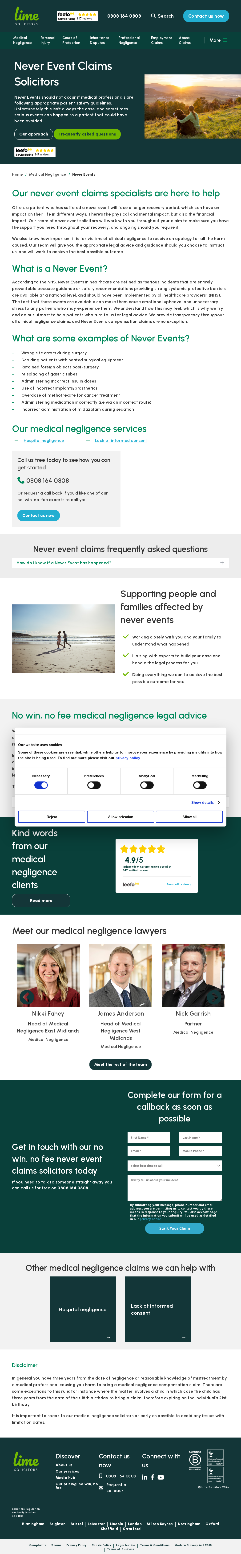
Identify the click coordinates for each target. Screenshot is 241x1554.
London (135, 1524)
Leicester (96, 1524)
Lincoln (116, 1524)
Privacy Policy (76, 1545)
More (215, 40)
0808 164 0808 (47, 480)
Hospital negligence (44, 440)
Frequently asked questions (87, 134)
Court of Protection (71, 40)
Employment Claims (161, 40)
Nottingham (189, 1524)
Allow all (189, 817)
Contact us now (206, 16)
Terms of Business (120, 1549)
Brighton (57, 1524)
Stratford (132, 1529)
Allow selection (120, 817)
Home (17, 174)
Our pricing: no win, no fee (77, 1486)
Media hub (65, 1478)
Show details (202, 802)
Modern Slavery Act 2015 (193, 1545)
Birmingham (33, 1524)
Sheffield (109, 1529)
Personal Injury (48, 40)
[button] (38, 515)
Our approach (33, 134)
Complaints (37, 1545)
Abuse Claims (185, 40)
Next (214, 998)
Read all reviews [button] (179, 884)
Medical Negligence (22, 40)
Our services (67, 1471)
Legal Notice (125, 1545)
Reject (52, 817)
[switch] (94, 785)
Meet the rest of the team (120, 1064)
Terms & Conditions (154, 1545)
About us (64, 1465)
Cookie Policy (101, 1545)
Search (165, 16)
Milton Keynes (160, 1524)
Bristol (77, 1524)
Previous (26, 998)
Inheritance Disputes (99, 40)
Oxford (212, 1524)
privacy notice (150, 1219)
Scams (56, 1545)
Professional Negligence (129, 40)
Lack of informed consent (121, 440)
